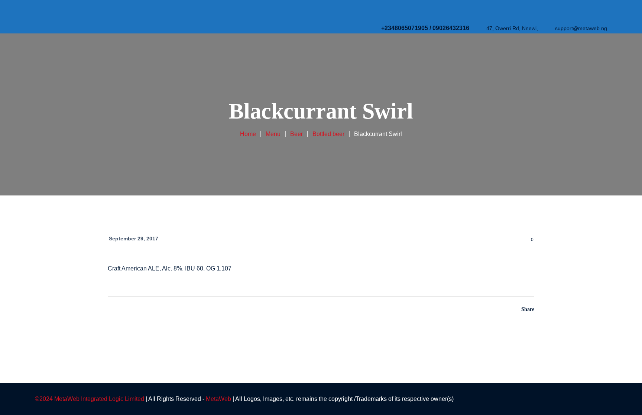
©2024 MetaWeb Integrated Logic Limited (89, 399)
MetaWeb (218, 399)
